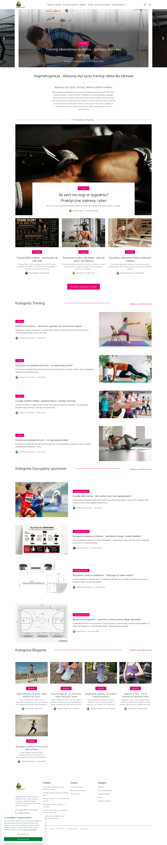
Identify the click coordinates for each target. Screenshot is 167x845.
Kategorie (102, 783)
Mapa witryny (84, 828)
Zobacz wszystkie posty (141, 304)
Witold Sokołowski (76, 787)
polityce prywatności (30, 829)
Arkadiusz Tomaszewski (78, 790)
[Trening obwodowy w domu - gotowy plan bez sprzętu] (83, 38)
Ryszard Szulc (74, 794)
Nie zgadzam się (23, 834)
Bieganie (83, 5)
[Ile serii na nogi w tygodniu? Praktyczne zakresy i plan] (83, 169)
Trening (90, 5)
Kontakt (51, 828)
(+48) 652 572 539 (23, 813)
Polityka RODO (60, 828)
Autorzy (73, 783)
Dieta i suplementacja (102, 5)
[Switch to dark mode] (150, 4)
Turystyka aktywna (118, 5)
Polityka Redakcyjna (72, 828)
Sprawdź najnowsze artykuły (83, 286)
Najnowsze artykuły (54, 5)
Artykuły (46, 783)
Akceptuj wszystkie (23, 839)
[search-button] (145, 5)
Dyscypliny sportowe (70, 5)
